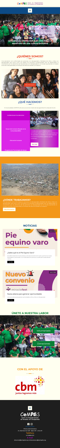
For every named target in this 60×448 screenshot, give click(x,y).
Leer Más (11, 262)
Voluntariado (44, 330)
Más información (30, 85)
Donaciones (43, 343)
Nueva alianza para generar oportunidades (24, 294)
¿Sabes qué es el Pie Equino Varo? (20, 252)
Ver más (34, 144)
